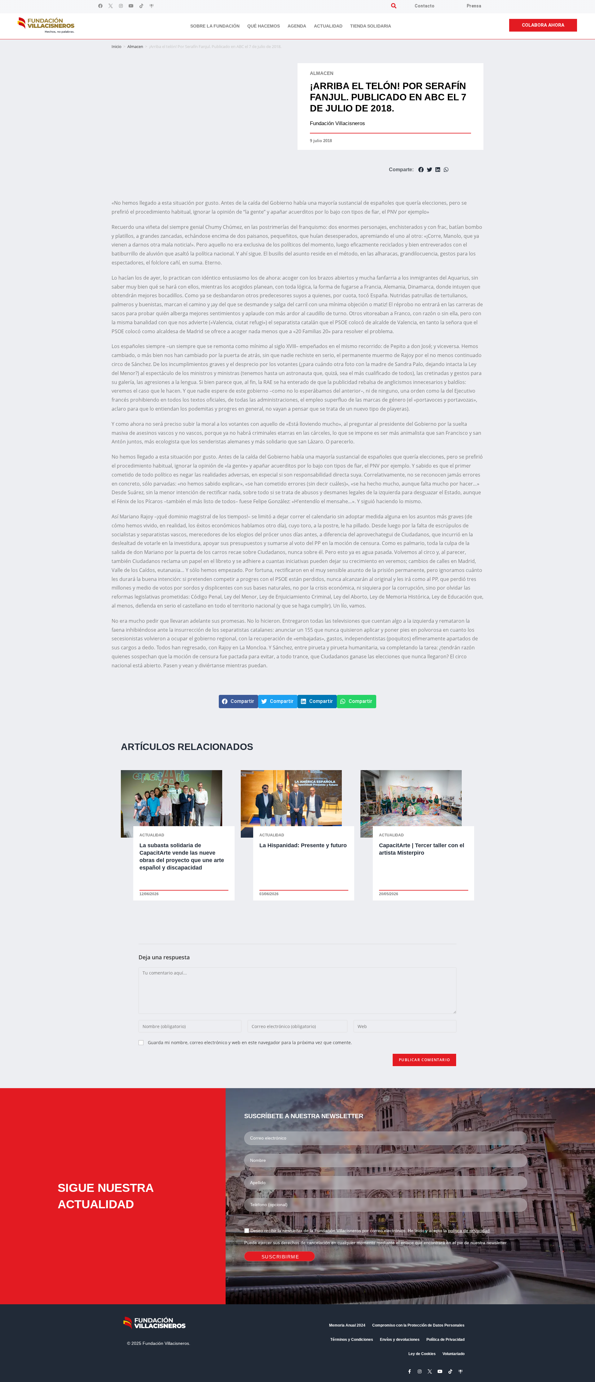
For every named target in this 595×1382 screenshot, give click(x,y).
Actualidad (328, 26)
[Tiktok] (141, 6)
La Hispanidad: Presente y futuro (303, 845)
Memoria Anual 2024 (347, 1325)
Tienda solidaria (370, 26)
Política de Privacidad (445, 1339)
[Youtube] (131, 6)
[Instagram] (121, 6)
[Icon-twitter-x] (110, 6)
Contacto (424, 5)
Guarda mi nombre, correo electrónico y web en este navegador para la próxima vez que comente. (250, 1042)
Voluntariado (454, 1354)
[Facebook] (100, 6)
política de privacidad (469, 1230)
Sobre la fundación (215, 26)
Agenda (297, 26)
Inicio (116, 46)
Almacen (135, 46)
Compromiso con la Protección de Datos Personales (418, 1325)
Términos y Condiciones (351, 1339)
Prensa (474, 5)
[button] (393, 5)
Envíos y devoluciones (400, 1339)
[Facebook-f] (409, 1371)
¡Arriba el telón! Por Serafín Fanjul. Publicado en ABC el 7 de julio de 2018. (388, 97)
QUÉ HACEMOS (263, 26)
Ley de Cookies (422, 1354)
